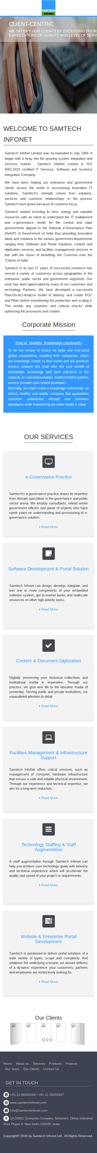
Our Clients (31, 1069)
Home (7, 1063)
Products (55, 1063)
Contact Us (51, 1069)
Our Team (12, 1069)
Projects (71, 1063)
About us (22, 1063)
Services (39, 1063)
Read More (49, 527)
